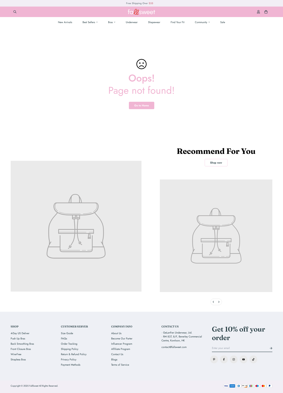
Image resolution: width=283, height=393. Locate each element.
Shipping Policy (69, 349)
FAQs (64, 338)
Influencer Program (121, 344)
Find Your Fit (177, 22)
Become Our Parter (121, 338)
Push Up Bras (18, 338)
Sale (222, 22)
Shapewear (154, 22)
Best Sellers (89, 22)
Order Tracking (69, 344)
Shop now (216, 163)
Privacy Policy (68, 359)
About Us (116, 333)
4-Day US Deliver (20, 333)
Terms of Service (120, 365)
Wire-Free (16, 354)
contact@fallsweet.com (174, 347)
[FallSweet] (141, 12)
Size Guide (67, 333)
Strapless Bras (18, 359)
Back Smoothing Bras (22, 344)
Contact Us (117, 354)
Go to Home (141, 105)
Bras (110, 22)
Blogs (114, 359)
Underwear (132, 22)
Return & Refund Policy (73, 354)
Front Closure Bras (21, 349)
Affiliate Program (120, 349)
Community (201, 22)
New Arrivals (65, 22)
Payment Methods (70, 365)
